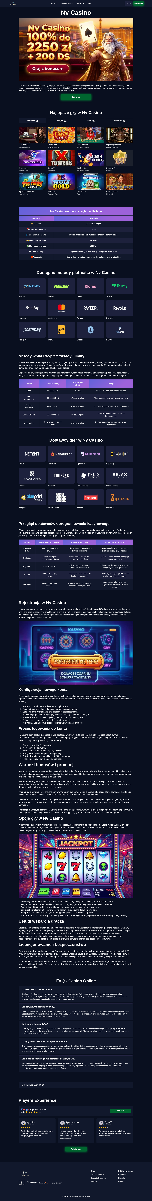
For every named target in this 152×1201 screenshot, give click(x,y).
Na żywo (60, 121)
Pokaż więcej (76, 1149)
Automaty (118, 121)
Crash (89, 121)
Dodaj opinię (120, 1111)
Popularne (31, 121)
